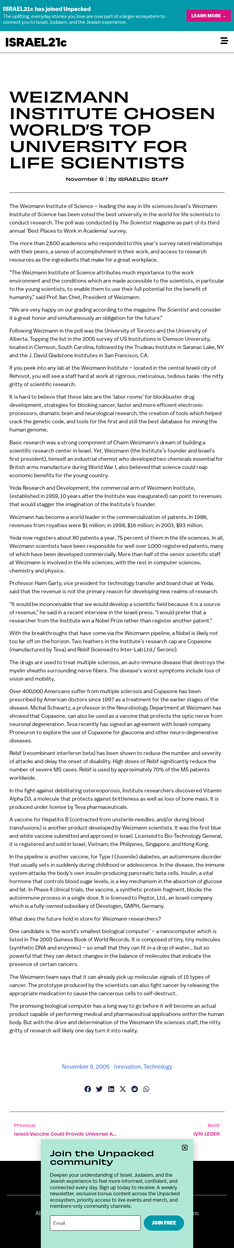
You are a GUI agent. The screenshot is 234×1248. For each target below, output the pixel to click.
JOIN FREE (164, 1223)
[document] (117, 624)
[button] (185, 1147)
